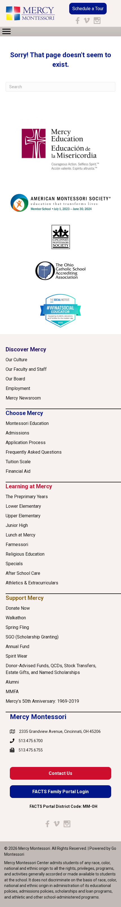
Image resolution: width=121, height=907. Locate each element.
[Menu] (6, 31)
